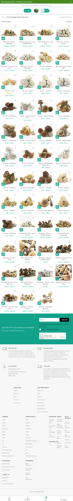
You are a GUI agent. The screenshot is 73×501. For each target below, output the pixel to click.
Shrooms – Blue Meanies (9, 116)
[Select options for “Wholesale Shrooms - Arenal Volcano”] (21, 230)
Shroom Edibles (28, 473)
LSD (50, 444)
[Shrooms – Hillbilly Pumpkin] (63, 131)
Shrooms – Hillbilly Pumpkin (63, 140)
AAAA (3, 434)
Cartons (4, 480)
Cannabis (5, 416)
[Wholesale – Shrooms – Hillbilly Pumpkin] (45, 248)
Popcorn (4, 447)
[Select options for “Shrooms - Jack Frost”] (39, 87)
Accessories (6, 460)
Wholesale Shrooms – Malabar (27, 258)
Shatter (28, 425)
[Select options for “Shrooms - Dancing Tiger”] (21, 184)
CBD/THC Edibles (59, 446)
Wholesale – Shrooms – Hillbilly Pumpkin (45, 258)
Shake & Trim (5, 453)
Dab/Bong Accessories (8, 467)
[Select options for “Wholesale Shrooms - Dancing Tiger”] (57, 230)
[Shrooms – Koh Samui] (27, 153)
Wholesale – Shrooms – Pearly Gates (27, 67)
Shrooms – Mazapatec (9, 210)
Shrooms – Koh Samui (27, 163)
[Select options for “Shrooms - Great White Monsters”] (39, 303)
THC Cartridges (52, 431)
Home (3, 17)
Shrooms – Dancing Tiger (27, 187)
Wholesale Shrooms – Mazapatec (9, 42)
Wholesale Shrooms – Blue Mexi (63, 67)
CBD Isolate (29, 444)
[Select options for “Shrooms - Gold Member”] (3, 137)
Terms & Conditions (42, 411)
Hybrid (4, 422)
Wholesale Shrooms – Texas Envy (45, 42)
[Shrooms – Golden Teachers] (27, 131)
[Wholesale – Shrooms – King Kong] (9, 297)
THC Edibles (59, 437)
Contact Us (40, 390)
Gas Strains (5, 428)
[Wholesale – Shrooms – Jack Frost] (9, 57)
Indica (4, 419)
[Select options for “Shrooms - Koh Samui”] (21, 160)
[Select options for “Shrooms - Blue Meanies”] (3, 112)
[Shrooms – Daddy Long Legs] (45, 106)
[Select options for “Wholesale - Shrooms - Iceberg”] (57, 38)
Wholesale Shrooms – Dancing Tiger (63, 234)
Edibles (59, 416)
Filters (70, 21)
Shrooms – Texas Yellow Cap (45, 210)
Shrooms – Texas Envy (27, 210)
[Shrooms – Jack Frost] (45, 81)
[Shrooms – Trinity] (9, 81)
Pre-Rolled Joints (7, 450)
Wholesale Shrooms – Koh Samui (63, 283)
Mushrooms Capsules (29, 469)
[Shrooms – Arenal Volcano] (63, 153)
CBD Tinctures (67, 435)
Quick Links (17, 387)
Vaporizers (52, 416)
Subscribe (64, 320)
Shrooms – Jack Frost (46, 91)
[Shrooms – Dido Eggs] (63, 106)
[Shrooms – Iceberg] (27, 81)
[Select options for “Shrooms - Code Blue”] (3, 184)
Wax (27, 419)
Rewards (39, 396)
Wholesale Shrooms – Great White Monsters (27, 42)
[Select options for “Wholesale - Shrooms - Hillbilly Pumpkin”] (39, 254)
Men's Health (66, 446)
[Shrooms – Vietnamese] (9, 223)
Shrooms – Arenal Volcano (63, 163)
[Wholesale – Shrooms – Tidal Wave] (63, 248)
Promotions (17, 402)
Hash (27, 453)
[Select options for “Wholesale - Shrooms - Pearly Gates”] (21, 63)
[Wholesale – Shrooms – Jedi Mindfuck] (45, 272)
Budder (28, 422)
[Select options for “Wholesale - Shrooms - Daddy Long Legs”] (39, 230)
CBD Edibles (59, 442)
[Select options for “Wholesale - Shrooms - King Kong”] (3, 303)
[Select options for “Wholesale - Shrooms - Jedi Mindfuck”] (39, 279)
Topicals (67, 440)
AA (3, 441)
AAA (3, 438)
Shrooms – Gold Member (9, 140)
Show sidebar (7, 21)
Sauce (27, 431)
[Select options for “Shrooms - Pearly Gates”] (57, 87)
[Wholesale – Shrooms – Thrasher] (27, 297)
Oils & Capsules (68, 417)
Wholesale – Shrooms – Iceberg (63, 42)
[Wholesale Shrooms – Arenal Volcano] (27, 223)
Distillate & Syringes (31, 441)
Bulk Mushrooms (29, 478)
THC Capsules (67, 422)
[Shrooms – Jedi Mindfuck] (9, 153)
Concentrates (30, 416)
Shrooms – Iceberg (27, 91)
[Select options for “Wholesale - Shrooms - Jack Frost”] (3, 63)
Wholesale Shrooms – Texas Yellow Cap (9, 283)
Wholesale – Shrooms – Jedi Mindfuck (45, 283)
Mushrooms (29, 460)
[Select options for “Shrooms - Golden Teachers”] (21, 137)
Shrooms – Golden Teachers (27, 140)
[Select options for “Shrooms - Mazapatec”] (3, 207)
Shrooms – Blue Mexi (45, 66)
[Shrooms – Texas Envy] (27, 201)
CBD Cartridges (52, 435)
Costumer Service (43, 387)
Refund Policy (41, 408)
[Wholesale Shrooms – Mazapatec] (9, 32)
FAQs (38, 393)
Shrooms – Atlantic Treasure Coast (27, 116)
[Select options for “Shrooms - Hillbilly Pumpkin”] (57, 137)
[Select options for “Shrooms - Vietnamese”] (3, 230)
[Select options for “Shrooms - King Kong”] (39, 137)
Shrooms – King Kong (45, 140)
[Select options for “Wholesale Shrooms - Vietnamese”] (21, 279)
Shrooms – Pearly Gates (63, 91)
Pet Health (68, 443)
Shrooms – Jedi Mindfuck (9, 163)
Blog (15, 396)
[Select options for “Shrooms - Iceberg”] (21, 87)
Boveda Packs (6, 463)
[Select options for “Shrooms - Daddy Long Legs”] (39, 112)
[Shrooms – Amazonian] (63, 201)
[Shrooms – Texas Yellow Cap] (45, 201)
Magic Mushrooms (29, 464)
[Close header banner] (71, 2)
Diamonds (28, 438)
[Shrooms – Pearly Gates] (63, 81)
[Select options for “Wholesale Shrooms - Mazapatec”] (3, 38)
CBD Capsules (67, 426)
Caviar (27, 434)
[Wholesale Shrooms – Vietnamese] (27, 272)
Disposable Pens (52, 426)
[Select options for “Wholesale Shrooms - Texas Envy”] (39, 38)
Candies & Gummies (59, 420)
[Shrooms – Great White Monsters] (45, 297)
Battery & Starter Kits (51, 421)
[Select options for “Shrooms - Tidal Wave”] (39, 184)
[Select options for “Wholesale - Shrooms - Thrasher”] (21, 303)
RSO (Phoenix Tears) (31, 456)
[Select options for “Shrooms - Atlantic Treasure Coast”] (21, 112)
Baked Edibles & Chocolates (60, 425)
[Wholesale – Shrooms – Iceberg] (63, 32)
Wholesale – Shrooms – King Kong (9, 307)
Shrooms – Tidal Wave (45, 187)
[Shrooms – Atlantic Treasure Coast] (27, 106)
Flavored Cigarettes (7, 483)
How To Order (41, 399)
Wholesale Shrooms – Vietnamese (27, 283)
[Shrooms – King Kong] (45, 131)
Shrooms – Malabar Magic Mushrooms (45, 164)
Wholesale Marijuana (8, 456)
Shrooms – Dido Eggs (63, 116)
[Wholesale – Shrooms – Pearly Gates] (27, 57)
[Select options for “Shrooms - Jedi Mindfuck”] (3, 160)
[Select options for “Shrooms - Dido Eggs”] (57, 112)
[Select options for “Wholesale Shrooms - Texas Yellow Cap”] (3, 279)
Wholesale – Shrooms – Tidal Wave (63, 258)
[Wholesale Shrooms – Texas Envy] (45, 32)
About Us (16, 393)
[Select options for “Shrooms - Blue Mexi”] (39, 63)
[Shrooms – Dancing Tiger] (27, 178)
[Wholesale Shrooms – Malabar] (27, 248)
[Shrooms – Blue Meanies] (9, 106)
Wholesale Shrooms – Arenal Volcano (27, 234)
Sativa (4, 425)
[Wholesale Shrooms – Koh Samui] (63, 272)
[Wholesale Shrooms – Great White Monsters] (27, 32)
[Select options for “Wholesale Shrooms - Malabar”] (21, 254)
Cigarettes (6, 474)
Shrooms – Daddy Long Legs (45, 116)
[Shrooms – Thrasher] (63, 178)
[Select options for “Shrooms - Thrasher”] (57, 184)
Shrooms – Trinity (9, 91)
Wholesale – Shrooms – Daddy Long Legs (45, 234)
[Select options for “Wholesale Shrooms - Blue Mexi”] (57, 63)
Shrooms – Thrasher (63, 187)
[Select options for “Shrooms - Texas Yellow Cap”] (39, 207)
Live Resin (28, 428)
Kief (27, 450)
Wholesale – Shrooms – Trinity (9, 258)
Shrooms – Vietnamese (9, 233)
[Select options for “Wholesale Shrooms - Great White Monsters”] (21, 38)
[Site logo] (36, 10)
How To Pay (40, 402)
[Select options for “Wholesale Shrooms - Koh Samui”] (57, 279)
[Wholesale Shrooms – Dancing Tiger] (63, 223)
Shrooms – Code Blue (9, 187)
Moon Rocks (29, 447)
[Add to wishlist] (15, 26)
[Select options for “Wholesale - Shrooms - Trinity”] (3, 254)
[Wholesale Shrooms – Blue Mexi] (63, 57)
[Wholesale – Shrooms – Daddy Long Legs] (45, 223)
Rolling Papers (6, 470)
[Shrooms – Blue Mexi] (45, 57)
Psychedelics (52, 441)
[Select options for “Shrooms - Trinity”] (3, 87)
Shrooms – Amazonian (63, 210)
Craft (3, 431)
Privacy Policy (41, 405)
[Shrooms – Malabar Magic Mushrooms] (45, 153)
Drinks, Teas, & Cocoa (59, 432)
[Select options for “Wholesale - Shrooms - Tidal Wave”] (57, 254)
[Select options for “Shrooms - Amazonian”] (57, 207)
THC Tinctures (67, 431)
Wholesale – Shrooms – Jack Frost (9, 67)
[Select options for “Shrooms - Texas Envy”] (21, 207)
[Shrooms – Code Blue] (9, 178)
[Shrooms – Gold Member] (9, 131)
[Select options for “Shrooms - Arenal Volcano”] (57, 160)
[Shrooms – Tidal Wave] (45, 178)
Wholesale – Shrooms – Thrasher (27, 307)
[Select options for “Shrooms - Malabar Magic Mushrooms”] (39, 160)
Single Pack (5, 477)
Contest (16, 399)
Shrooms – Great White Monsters (45, 307)
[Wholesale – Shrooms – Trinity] (9, 248)
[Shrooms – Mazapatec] (9, 201)
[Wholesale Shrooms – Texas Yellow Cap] (9, 272)
